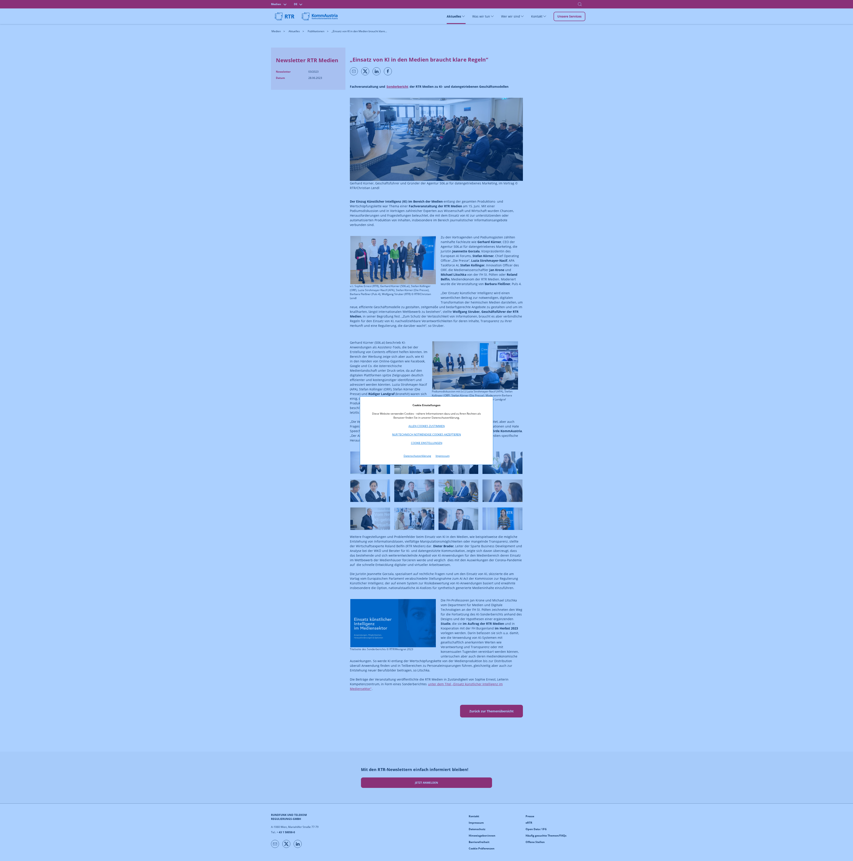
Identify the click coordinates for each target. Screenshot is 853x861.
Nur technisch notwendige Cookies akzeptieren (426, 434)
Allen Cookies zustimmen (427, 426)
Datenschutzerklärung (417, 456)
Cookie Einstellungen (426, 443)
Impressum (443, 456)
